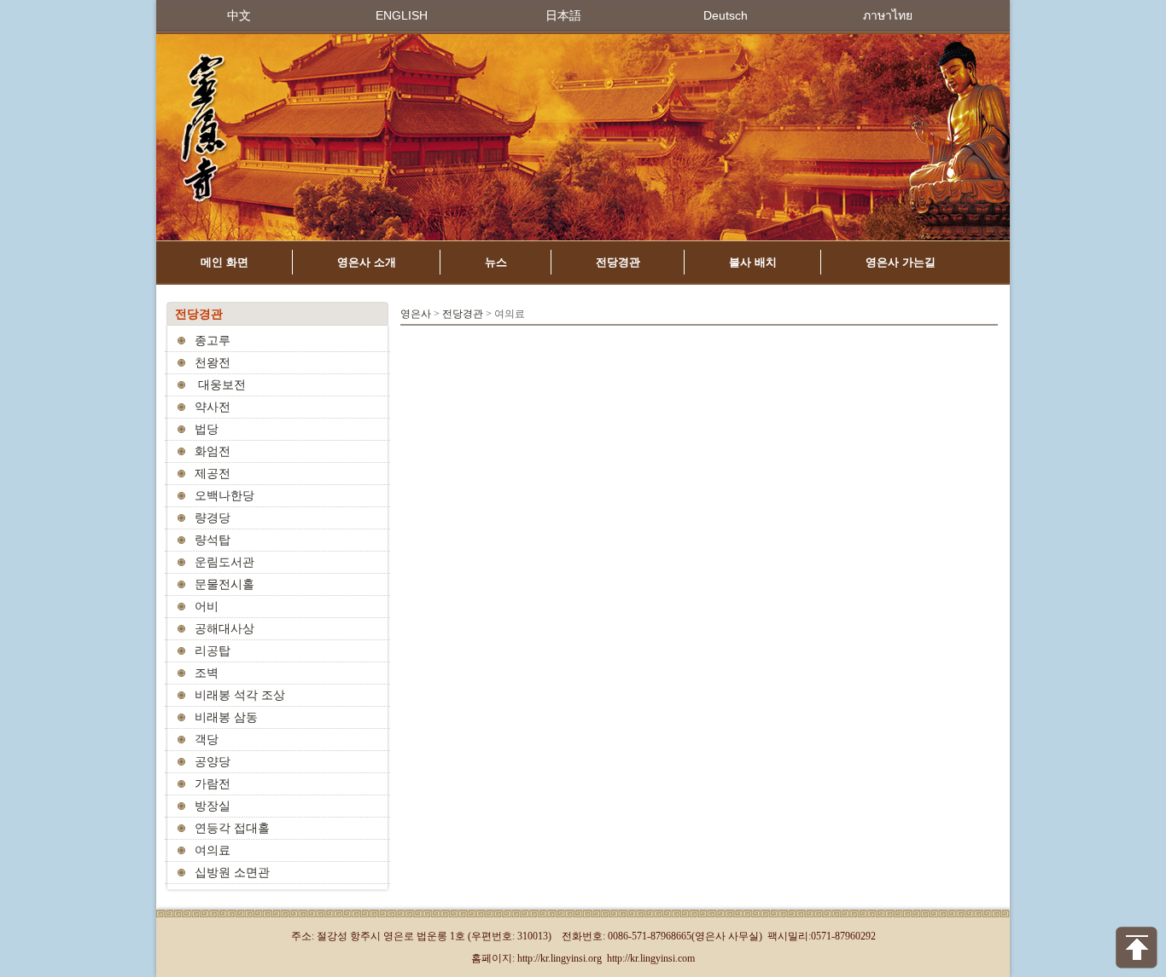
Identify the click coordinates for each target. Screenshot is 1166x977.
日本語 (563, 15)
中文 (239, 15)
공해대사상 (224, 628)
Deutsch (725, 15)
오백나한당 (224, 495)
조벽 (207, 673)
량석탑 (212, 540)
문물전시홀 (224, 584)
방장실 (212, 806)
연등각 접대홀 (232, 828)
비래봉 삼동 (226, 717)
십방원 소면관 (232, 872)
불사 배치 (753, 262)
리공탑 (212, 651)
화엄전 (212, 451)
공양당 (212, 761)
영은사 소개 (366, 262)
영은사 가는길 (901, 262)
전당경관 (618, 262)
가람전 (212, 784)
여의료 (212, 850)
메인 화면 (224, 262)
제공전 (212, 473)
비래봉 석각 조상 (240, 695)
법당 (207, 429)
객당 (207, 739)
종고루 (212, 340)
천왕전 (212, 362)
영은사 (415, 314)
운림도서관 (224, 562)
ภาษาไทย (887, 15)
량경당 (212, 518)
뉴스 (496, 262)
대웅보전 (220, 385)
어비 (207, 606)
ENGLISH (402, 15)
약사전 (212, 407)
